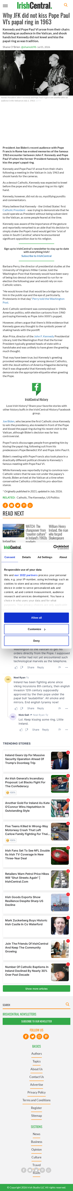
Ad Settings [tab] (45, 556)
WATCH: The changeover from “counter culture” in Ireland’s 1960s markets (36, 534)
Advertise (36, 1084)
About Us (36, 1069)
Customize (34, 629)
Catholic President (14, 210)
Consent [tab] (9, 556)
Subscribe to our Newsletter (36, 1021)
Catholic (22, 497)
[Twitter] (32, 1036)
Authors (36, 1053)
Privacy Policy (36, 1092)
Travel (36, 1165)
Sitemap (36, 1115)
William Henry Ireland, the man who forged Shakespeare (58, 532)
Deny (36, 640)
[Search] (66, 5)
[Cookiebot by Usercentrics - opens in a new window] (53, 547)
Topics (37, 1061)
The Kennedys (36, 497)
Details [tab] (26, 556)
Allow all (36, 617)
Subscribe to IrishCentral (36, 255)
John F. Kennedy (44, 336)
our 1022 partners (26, 575)
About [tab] (63, 556)
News (36, 1134)
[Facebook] (26, 1036)
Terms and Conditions (36, 1100)
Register (36, 1108)
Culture (36, 1157)
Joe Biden (9, 421)
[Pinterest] (46, 1036)
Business (36, 1142)
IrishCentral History (36, 399)
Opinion (36, 1149)
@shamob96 (28, 46)
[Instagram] (39, 1036)
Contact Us (36, 1077)
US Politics (53, 497)
